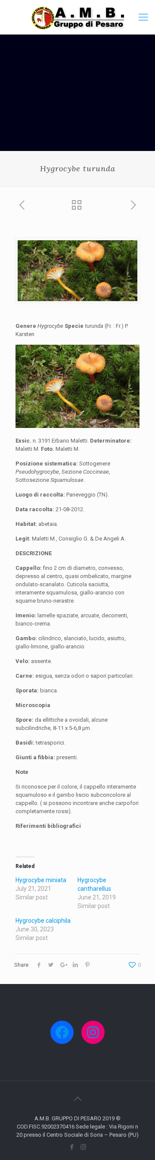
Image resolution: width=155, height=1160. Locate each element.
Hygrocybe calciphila (43, 920)
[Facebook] (71, 1147)
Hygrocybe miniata (41, 880)
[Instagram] (83, 1147)
